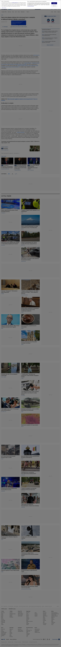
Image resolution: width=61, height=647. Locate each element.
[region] (30, 4)
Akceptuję (54, 3)
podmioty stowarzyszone (15, 2)
